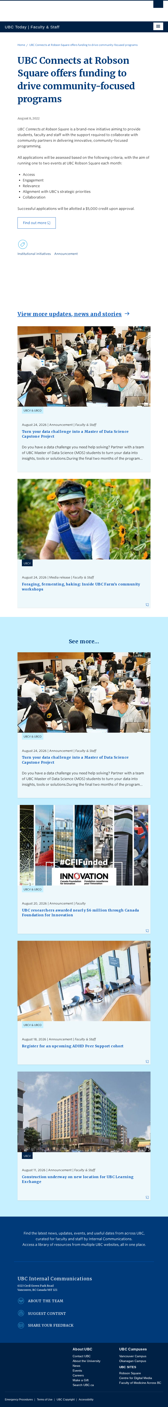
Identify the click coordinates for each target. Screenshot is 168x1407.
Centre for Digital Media (135, 1378)
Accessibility (86, 1399)
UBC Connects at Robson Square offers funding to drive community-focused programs (83, 45)
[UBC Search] (158, 5)
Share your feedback (51, 1325)
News (76, 1365)
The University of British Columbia (60, 9)
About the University (86, 1361)
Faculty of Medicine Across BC (140, 1383)
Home (21, 45)
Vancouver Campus (132, 1356)
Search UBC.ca (83, 1385)
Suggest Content (47, 1313)
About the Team (45, 1301)
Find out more (34, 223)
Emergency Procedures (19, 1399)
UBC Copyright (66, 1399)
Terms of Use (44, 1399)
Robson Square (130, 1373)
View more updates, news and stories (70, 314)
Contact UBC (82, 1356)
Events (77, 1370)
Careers (78, 1375)
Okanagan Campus (132, 1361)
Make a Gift (81, 1380)
